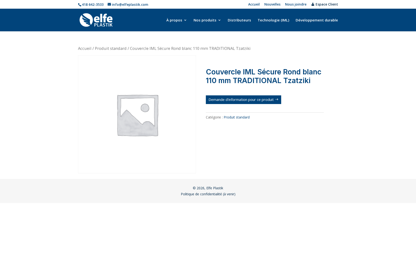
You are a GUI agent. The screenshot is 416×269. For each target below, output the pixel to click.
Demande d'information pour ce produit (241, 99)
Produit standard (111, 48)
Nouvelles (272, 5)
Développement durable (317, 20)
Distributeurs (239, 20)
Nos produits (205, 20)
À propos (174, 20)
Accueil (254, 5)
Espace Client (327, 5)
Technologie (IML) (273, 20)
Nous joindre (295, 5)
